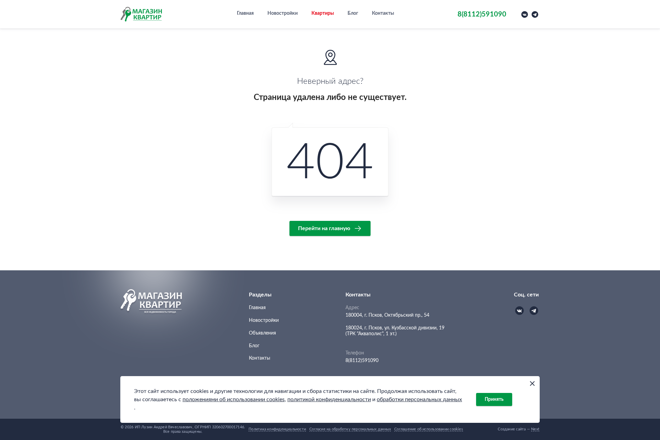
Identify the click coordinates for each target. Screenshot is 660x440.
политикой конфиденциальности (329, 399)
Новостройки (282, 13)
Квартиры (322, 13)
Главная (245, 13)
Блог (353, 13)
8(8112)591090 (361, 360)
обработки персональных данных (419, 399)
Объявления (262, 333)
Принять (494, 399)
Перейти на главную (324, 228)
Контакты (383, 13)
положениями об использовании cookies (234, 399)
